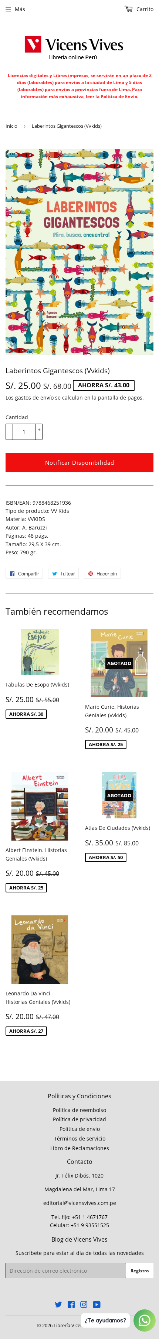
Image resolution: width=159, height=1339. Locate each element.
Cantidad (17, 417)
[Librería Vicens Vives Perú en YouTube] (97, 1305)
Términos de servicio (79, 1138)
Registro (140, 1271)
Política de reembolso (79, 1109)
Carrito (144, 9)
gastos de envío (34, 397)
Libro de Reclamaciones (79, 1148)
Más (20, 9)
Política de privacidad (79, 1119)
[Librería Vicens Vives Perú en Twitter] (58, 1305)
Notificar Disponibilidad (79, 462)
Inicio (11, 126)
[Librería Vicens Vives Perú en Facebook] (71, 1305)
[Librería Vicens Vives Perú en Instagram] (84, 1305)
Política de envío (80, 1128)
